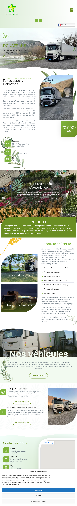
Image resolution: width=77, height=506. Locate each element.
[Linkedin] (36, 20)
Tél (11, 466)
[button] (74, 471)
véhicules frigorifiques (50, 362)
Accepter (38, 490)
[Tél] (6, 468)
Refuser (38, 496)
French (63, 25)
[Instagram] (40, 20)
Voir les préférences (38, 501)
